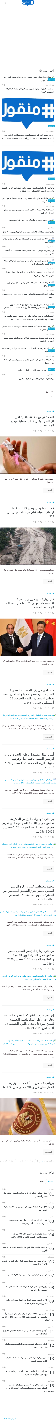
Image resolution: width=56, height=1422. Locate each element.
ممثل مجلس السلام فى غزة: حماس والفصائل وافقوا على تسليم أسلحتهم (28, 1194)
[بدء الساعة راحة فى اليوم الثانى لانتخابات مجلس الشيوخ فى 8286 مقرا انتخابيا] (28, 350)
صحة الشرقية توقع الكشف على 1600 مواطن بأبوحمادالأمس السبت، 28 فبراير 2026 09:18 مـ (32, 1235)
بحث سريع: (49, 392)
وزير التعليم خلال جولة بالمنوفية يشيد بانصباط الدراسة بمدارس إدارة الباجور (30, 1288)
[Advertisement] (28, 35)
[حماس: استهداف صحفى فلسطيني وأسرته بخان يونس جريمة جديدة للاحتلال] (28, 284)
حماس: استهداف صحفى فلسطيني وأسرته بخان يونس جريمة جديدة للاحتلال (28, 296)
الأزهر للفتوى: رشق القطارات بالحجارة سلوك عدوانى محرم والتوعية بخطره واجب (30, 1302)
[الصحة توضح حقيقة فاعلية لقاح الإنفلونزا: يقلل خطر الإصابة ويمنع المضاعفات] (28, 455)
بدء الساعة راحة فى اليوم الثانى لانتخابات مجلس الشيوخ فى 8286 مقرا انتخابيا (29, 361)
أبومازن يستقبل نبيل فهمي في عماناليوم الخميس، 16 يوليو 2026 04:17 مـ (28, 1332)
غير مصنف (50, 411)
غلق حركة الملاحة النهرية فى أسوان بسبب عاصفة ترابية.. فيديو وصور (28, 1208)
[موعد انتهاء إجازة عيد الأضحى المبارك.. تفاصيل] (28, 370)
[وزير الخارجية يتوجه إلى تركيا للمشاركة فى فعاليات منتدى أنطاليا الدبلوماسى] (28, 240)
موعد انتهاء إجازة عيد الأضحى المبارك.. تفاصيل (36, 379)
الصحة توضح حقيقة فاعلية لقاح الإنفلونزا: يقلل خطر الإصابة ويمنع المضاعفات (32, 421)
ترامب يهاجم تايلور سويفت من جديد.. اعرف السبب (31, 1274)
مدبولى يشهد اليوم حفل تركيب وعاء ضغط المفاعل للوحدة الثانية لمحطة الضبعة (28, 1359)
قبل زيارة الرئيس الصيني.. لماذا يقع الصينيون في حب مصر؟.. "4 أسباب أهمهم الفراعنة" (30, 1222)
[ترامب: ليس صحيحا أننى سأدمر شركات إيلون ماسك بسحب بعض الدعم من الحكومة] (28, 328)
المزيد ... (48, 490)
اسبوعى (51, 1181)
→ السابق (50, 1161)
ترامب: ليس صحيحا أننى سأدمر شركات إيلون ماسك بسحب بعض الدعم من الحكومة (29, 339)
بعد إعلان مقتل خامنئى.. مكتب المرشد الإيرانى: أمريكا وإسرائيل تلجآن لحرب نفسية (29, 1373)
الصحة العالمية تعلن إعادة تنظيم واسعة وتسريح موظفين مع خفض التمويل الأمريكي (29, 211)
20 (6, 1161)
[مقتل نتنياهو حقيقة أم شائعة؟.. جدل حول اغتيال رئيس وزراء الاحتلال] (28, 222)
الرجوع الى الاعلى (9, 1418)
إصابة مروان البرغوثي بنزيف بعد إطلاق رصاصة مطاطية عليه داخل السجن (29, 1345)
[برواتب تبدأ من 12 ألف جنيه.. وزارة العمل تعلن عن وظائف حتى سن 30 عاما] (28, 1117)
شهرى (42, 1181)
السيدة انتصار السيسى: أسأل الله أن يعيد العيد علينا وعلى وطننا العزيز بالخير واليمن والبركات (30, 274)
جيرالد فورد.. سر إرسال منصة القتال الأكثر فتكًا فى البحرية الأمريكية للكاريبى (28, 1262)
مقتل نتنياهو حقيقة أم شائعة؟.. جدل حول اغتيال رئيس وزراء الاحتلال (28, 232)
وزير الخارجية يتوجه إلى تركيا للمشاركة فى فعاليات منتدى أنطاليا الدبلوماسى (29, 252)
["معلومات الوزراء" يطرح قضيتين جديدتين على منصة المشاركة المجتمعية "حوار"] (28, 79)
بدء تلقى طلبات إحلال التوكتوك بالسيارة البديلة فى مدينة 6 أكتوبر (28, 1249)
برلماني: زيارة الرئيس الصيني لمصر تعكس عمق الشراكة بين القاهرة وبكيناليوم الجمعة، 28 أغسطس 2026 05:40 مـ (28, 189)
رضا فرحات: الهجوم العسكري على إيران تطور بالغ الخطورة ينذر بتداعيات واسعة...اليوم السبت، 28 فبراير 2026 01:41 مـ (30, 1387)
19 (12, 1161)
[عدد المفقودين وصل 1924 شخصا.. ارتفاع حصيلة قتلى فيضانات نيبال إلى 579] (28, 546)
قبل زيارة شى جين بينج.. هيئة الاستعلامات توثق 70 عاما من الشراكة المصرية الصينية (30, 603)
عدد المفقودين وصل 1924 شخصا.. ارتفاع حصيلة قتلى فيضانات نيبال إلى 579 (30, 512)
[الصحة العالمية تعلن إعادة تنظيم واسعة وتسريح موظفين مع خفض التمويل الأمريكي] (28, 200)
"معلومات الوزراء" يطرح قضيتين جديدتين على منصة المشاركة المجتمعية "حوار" (30, 90)
